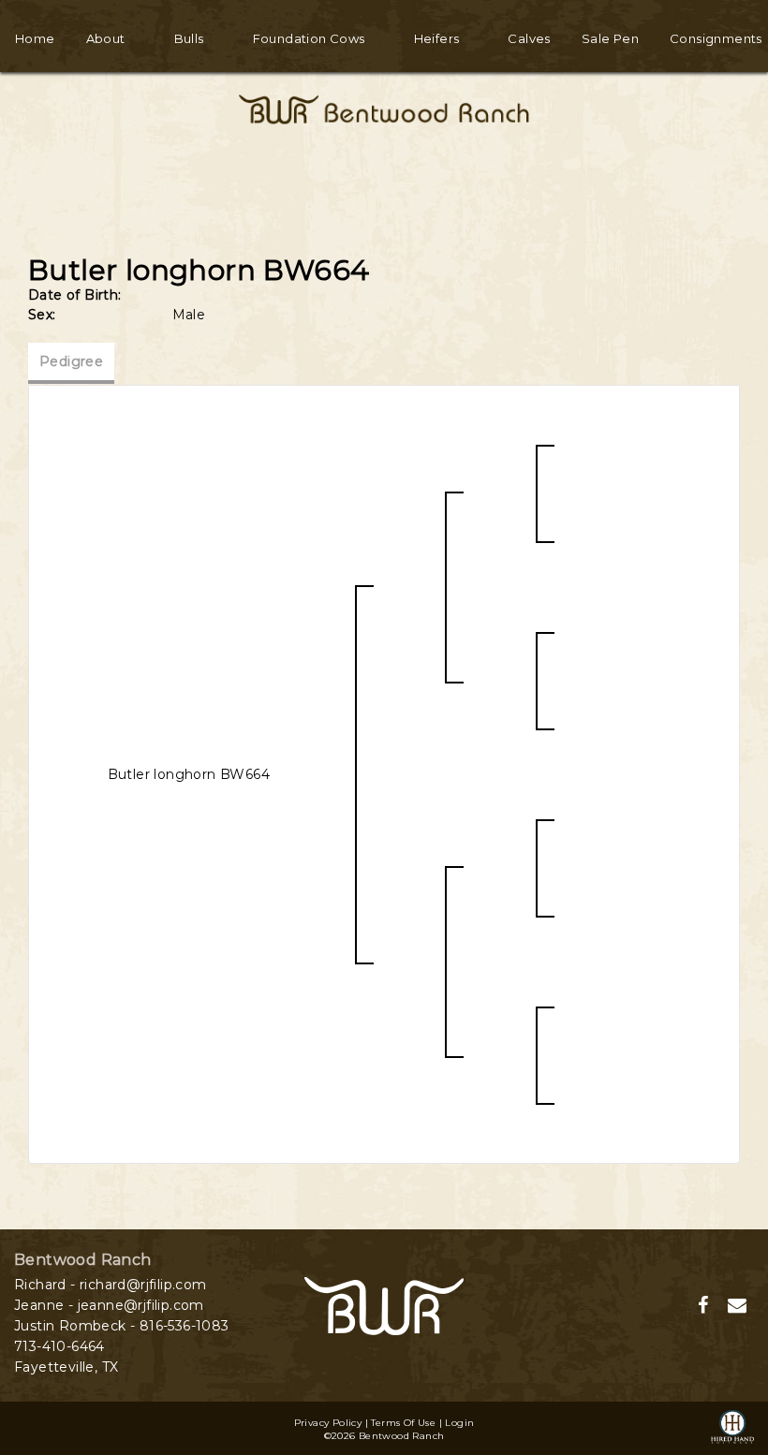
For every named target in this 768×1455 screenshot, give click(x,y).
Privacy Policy (328, 1423)
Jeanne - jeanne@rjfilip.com (109, 1305)
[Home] (384, 1305)
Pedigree (71, 361)
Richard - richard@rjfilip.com (110, 1284)
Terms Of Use (403, 1423)
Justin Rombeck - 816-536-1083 (121, 1325)
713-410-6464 (59, 1346)
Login (459, 1423)
